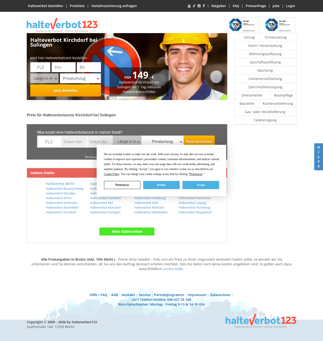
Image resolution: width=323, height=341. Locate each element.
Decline (161, 185)
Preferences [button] (195, 174)
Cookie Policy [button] (111, 174)
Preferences (122, 185)
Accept (201, 185)
